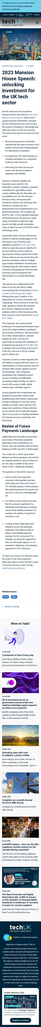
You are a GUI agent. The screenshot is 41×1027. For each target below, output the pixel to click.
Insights (9, 32)
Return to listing (12, 606)
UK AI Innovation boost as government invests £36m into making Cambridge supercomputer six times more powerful (19, 704)
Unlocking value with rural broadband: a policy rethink (15, 754)
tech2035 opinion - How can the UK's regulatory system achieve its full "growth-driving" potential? (20, 847)
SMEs (14, 597)
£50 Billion (30, 345)
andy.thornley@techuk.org (13, 568)
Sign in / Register (9, 15)
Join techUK (21, 14)
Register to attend (20, 1020)
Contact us (29, 14)
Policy (5, 597)
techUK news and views (12, 66)
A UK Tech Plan (28, 245)
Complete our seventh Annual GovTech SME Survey (17, 801)
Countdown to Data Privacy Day (18, 655)
